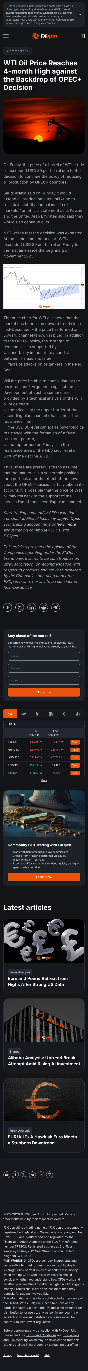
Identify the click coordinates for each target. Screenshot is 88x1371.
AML (47, 1355)
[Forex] (10, 713)
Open (75, 518)
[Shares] (23, 713)
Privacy (7, 1355)
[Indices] (78, 713)
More (44, 780)
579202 (20, 1246)
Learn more (44, 877)
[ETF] (37, 713)
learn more (66, 524)
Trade (75, 742)
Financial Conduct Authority (22, 1241)
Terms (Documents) (28, 1355)
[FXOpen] (44, 36)
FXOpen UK (11, 1227)
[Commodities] (50, 713)
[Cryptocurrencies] (64, 713)
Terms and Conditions (41, 1335)
